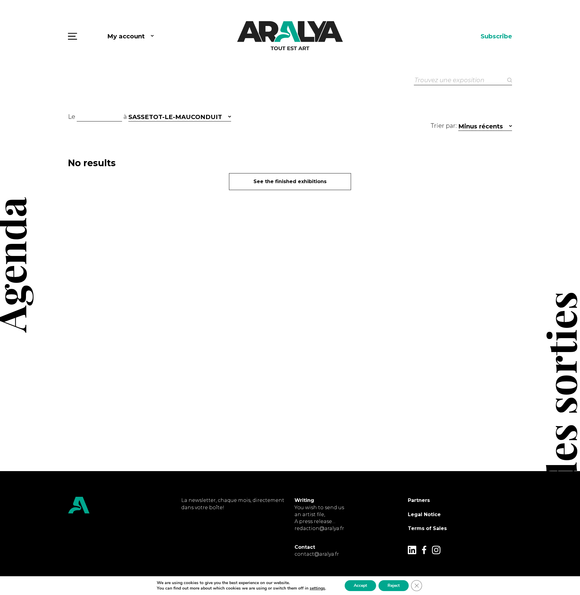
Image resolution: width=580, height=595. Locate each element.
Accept (360, 585)
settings (317, 588)
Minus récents (480, 126)
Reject (394, 585)
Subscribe (496, 36)
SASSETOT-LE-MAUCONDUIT (175, 117)
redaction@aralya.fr (319, 528)
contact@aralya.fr (317, 554)
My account (126, 36)
